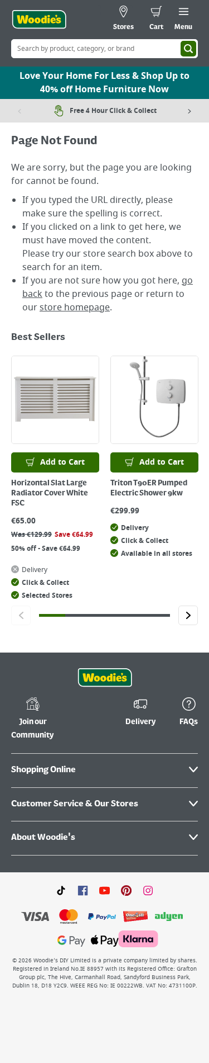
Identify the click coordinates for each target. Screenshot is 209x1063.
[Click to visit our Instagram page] (148, 890)
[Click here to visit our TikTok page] (61, 890)
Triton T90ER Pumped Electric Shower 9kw (148, 488)
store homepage (75, 307)
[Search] (188, 48)
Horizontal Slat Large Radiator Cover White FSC (49, 493)
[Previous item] (19, 111)
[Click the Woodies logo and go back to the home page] (39, 20)
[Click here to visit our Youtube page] (104, 890)
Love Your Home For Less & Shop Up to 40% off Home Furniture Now (104, 82)
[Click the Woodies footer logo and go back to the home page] (105, 678)
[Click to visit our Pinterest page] (126, 890)
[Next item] (189, 111)
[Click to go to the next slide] (188, 615)
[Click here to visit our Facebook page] (82, 890)
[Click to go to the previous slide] (21, 615)
